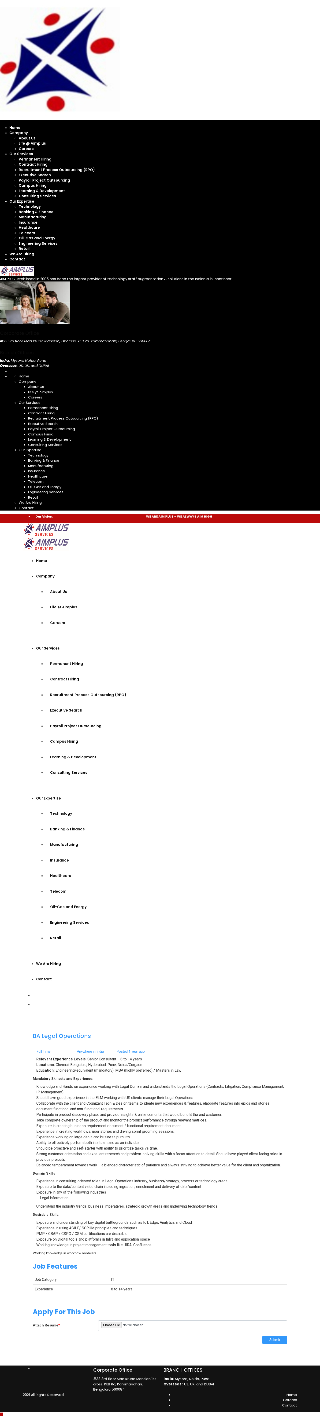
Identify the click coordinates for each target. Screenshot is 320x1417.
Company (18, 132)
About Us (27, 138)
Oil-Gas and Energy (37, 238)
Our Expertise (21, 201)
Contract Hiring (33, 164)
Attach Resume (46, 1325)
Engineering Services (38, 243)
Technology (30, 206)
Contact (17, 259)
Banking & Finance (36, 211)
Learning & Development (42, 190)
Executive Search (35, 174)
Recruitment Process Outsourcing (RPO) (57, 169)
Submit (274, 1340)
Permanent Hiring (35, 159)
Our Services (21, 153)
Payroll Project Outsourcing (44, 180)
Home (14, 127)
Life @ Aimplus (32, 143)
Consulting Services (37, 196)
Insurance (28, 222)
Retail (24, 248)
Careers (26, 148)
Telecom (27, 232)
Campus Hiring (33, 185)
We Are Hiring (21, 254)
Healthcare (29, 227)
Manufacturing (33, 217)
